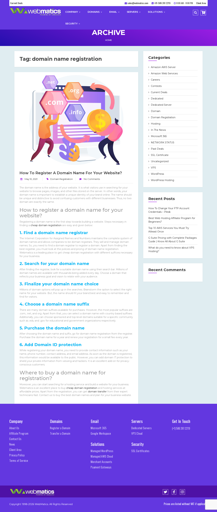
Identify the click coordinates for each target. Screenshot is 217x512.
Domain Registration (61, 179)
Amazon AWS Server (163, 67)
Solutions (155, 11)
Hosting (155, 123)
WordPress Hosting (162, 180)
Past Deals (157, 148)
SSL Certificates (140, 451)
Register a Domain (60, 428)
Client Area (201, 3)
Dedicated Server (161, 104)
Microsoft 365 (159, 136)
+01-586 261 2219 (162, 3)
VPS (153, 167)
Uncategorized (160, 161)
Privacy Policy (17, 455)
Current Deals (16, 3)
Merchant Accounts (101, 462)
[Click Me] (165, 492)
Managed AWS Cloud (102, 456)
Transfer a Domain (60, 433)
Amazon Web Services (164, 73)
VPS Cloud (137, 433)
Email (113, 11)
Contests (156, 86)
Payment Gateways (101, 467)
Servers (133, 11)
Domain (155, 111)
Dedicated (157, 98)
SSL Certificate (160, 155)
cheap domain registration (46, 225)
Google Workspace (101, 433)
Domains (94, 11)
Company (71, 11)
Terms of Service (18, 461)
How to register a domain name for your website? (70, 173)
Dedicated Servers (141, 428)
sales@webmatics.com (137, 3)
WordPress (157, 173)
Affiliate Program (18, 433)
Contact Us (15, 439)
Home (108, 40)
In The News (158, 129)
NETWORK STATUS (162, 142)
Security (71, 23)
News (12, 444)
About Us (14, 428)
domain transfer (97, 391)
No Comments (91, 179)
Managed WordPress (102, 451)
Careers (155, 79)
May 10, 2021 (31, 179)
